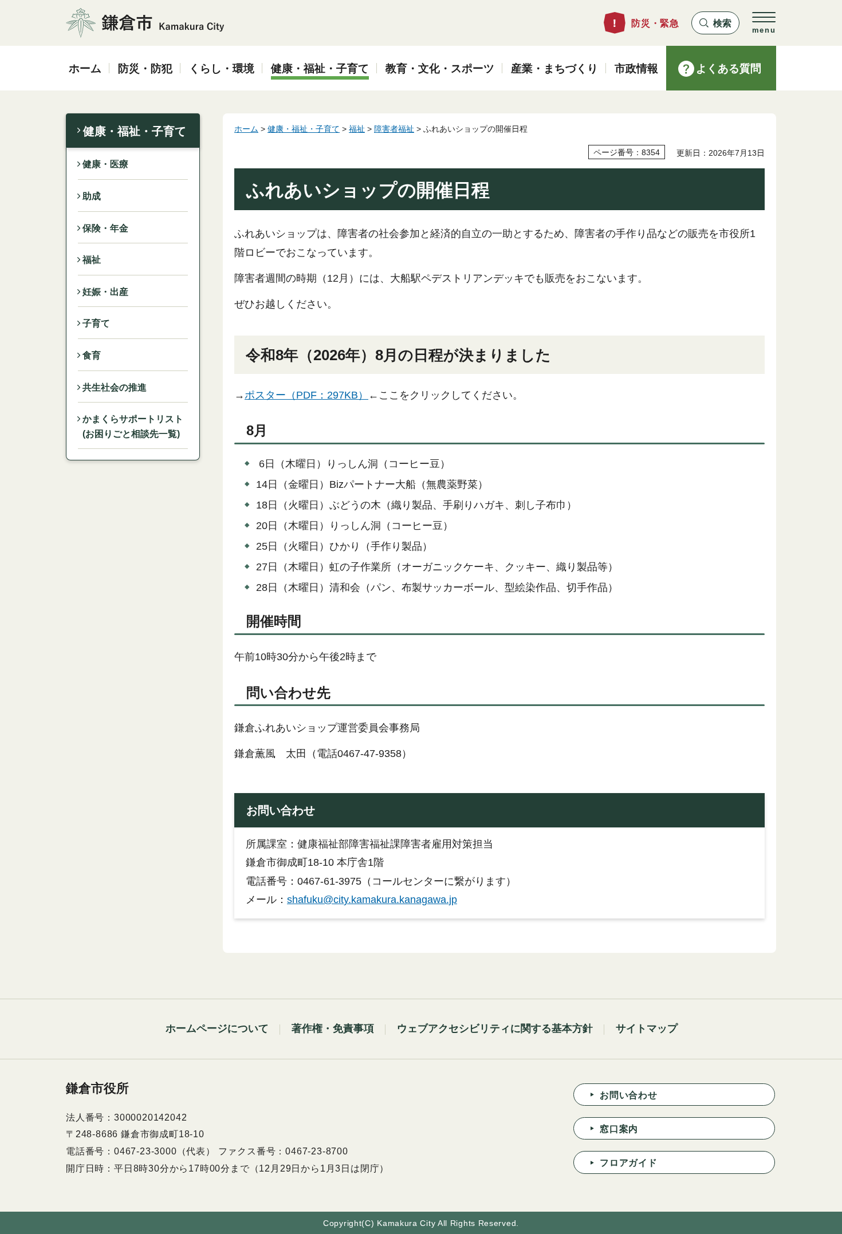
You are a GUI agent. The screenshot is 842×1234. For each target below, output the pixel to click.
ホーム (246, 128)
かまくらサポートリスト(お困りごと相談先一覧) (132, 426)
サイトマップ (647, 1028)
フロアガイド (629, 1163)
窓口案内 (619, 1129)
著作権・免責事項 (333, 1028)
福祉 (91, 260)
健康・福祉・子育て (134, 131)
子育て (96, 323)
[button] (715, 22)
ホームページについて (217, 1028)
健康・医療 (105, 164)
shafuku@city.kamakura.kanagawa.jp (372, 899)
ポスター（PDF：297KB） (306, 395)
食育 (91, 355)
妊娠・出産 (105, 292)
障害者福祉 (394, 128)
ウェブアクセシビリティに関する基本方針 (495, 1028)
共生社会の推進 (114, 387)
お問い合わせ (629, 1095)
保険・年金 (105, 228)
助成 (91, 196)
